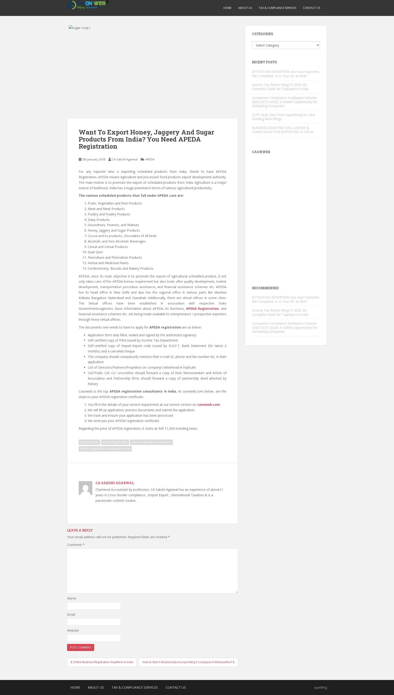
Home (227, 8)
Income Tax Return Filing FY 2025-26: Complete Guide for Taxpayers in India (280, 87)
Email (71, 614)
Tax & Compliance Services (277, 8)
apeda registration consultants (151, 442)
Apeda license (89, 442)
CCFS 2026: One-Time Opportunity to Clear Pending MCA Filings (283, 117)
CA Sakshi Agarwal (124, 159)
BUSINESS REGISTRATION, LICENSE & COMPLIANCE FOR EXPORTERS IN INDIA (282, 130)
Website (73, 630)
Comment (76, 545)
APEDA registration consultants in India (105, 449)
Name (71, 598)
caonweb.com (208, 404)
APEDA (149, 159)
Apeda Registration (115, 442)
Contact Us (311, 8)
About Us (245, 8)
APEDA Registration (202, 308)
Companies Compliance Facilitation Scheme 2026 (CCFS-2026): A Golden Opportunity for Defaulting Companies (284, 102)
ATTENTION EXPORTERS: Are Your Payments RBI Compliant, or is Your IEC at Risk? (285, 74)
